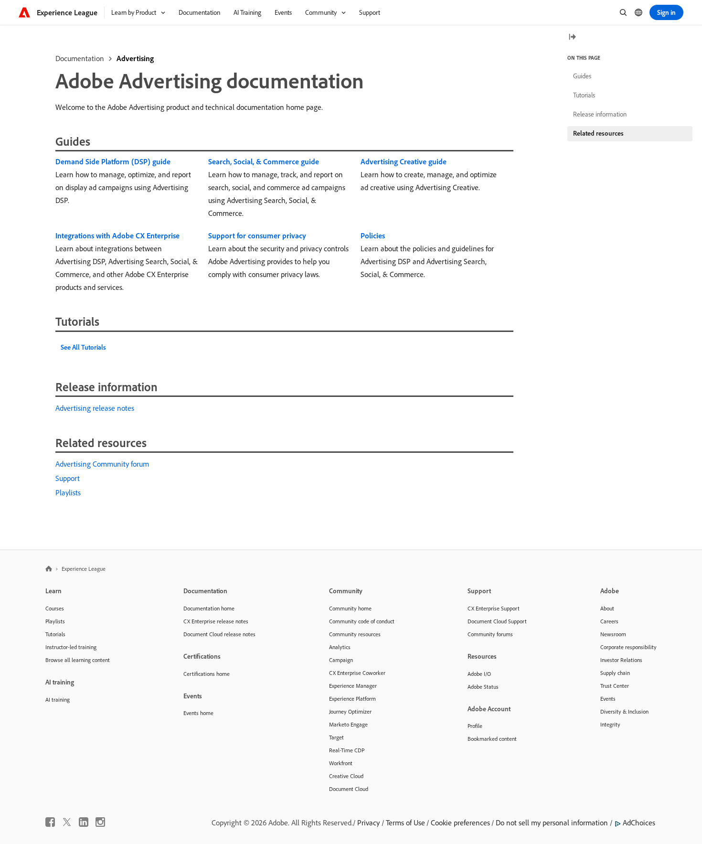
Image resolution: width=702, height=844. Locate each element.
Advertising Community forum (102, 464)
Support (67, 478)
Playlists (68, 492)
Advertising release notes (94, 408)
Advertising (135, 58)
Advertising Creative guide (404, 161)
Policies (373, 235)
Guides (582, 76)
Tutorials (584, 95)
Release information (600, 114)
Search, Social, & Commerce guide (263, 161)
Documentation (79, 58)
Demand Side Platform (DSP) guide (112, 161)
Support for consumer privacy (257, 235)
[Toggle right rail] (572, 37)
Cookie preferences (460, 822)
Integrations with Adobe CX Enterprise (117, 235)
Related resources (598, 133)
